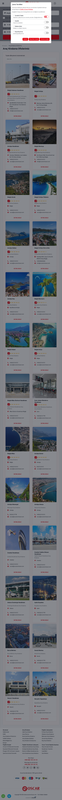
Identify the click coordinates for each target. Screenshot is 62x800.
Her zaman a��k (46, 17)
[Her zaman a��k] (46, 16)
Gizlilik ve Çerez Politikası (26, 9)
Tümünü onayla (45, 39)
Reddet (25, 39)
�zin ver (46, 22)
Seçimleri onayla (34, 39)
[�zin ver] (46, 22)
